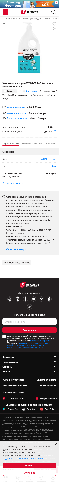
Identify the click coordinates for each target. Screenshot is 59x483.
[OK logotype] (49, 299)
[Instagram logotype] (17, 299)
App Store (32, 409)
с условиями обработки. (41, 340)
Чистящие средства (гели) (17, 262)
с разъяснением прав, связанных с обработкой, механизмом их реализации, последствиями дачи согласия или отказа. (28, 345)
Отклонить (29, 472)
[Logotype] (29, 12)
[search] (53, 12)
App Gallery (51, 409)
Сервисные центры (16, 249)
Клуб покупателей (13, 379)
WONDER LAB (48, 159)
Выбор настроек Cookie (13, 392)
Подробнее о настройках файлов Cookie (23, 458)
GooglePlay (13, 409)
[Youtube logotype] (9, 299)
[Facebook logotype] (25, 299)
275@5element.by (48, 398)
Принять (29, 465)
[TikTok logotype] (29, 307)
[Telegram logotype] (41, 299)
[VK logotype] (33, 299)
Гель (53, 166)
